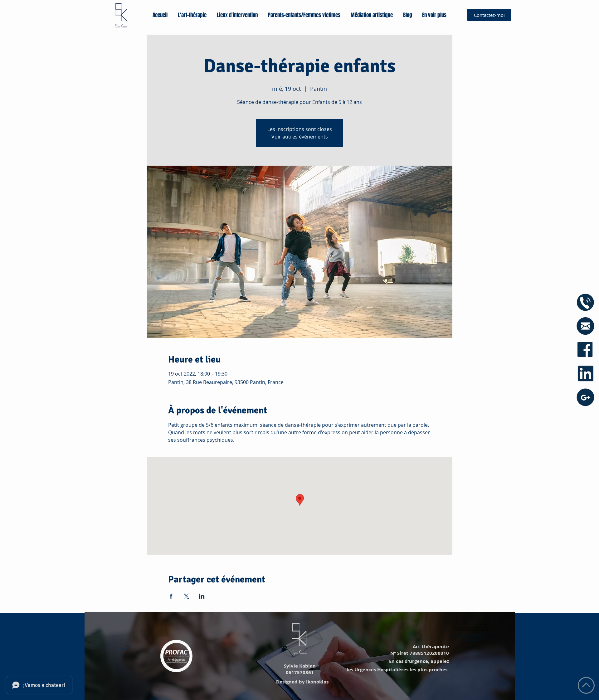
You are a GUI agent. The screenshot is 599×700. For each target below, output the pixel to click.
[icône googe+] (585, 397)
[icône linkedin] (585, 373)
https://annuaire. (461, 635)
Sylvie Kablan (299, 666)
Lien (127, 646)
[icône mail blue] (585, 326)
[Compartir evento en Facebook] (171, 596)
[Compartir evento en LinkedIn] (202, 596)
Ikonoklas (317, 681)
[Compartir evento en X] (186, 596)
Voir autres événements (299, 136)
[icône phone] (585, 302)
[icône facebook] (585, 350)
